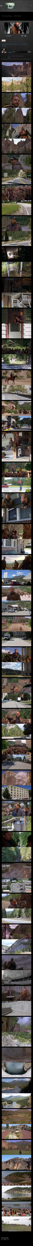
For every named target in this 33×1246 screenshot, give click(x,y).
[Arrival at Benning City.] (16, 662)
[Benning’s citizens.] (16, 754)
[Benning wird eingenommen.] (16, 785)
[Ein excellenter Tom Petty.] (16, 1001)
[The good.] (16, 139)
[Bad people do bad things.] (16, 878)
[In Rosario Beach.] (16, 1186)
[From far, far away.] (16, 816)
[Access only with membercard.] (16, 1124)
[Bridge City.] (16, 1032)
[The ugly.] (16, 108)
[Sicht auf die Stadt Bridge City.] (16, 1062)
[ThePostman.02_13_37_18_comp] (16, 908)
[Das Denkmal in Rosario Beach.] (16, 1216)
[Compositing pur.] (16, 939)
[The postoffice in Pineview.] (16, 477)
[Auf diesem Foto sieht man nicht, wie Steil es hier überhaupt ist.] (16, 847)
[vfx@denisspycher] (10, 6)
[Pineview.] (16, 169)
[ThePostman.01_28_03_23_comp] (16, 631)
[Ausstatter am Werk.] (16, 970)
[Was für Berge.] (16, 77)
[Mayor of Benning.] (16, 724)
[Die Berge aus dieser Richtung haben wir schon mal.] (16, 1155)
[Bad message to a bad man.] (16, 693)
